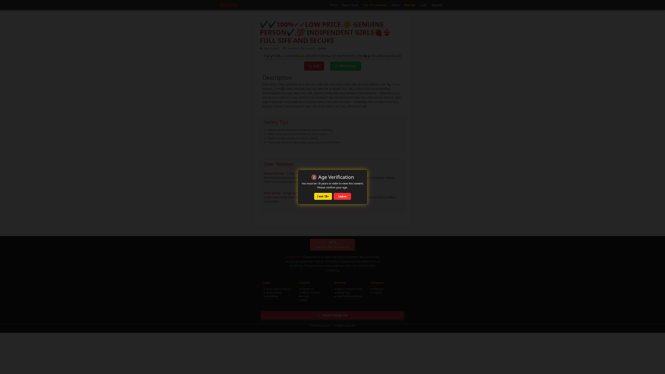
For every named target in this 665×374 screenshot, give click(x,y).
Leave (342, 196)
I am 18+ (323, 196)
